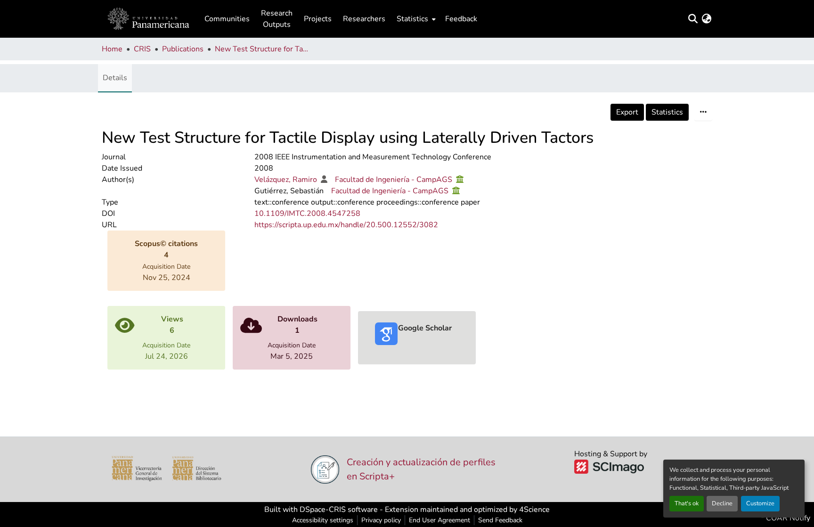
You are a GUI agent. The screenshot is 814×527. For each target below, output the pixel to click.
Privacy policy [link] (381, 520)
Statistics (667, 112)
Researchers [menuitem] (364, 19)
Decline (722, 503)
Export (627, 112)
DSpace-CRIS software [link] (339, 509)
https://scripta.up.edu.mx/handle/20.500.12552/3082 (346, 225)
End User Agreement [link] (439, 520)
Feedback (461, 19)
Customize (760, 503)
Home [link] (112, 49)
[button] (148, 18)
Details (115, 78)
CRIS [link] (142, 49)
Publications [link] (183, 49)
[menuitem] (415, 19)
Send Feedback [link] (500, 520)
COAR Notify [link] (787, 518)
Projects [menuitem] (318, 19)
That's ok (687, 503)
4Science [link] (534, 509)
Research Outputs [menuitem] (277, 19)
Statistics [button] (412, 19)
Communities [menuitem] (227, 19)
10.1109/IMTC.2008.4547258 (307, 213)
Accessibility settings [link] (322, 520)
